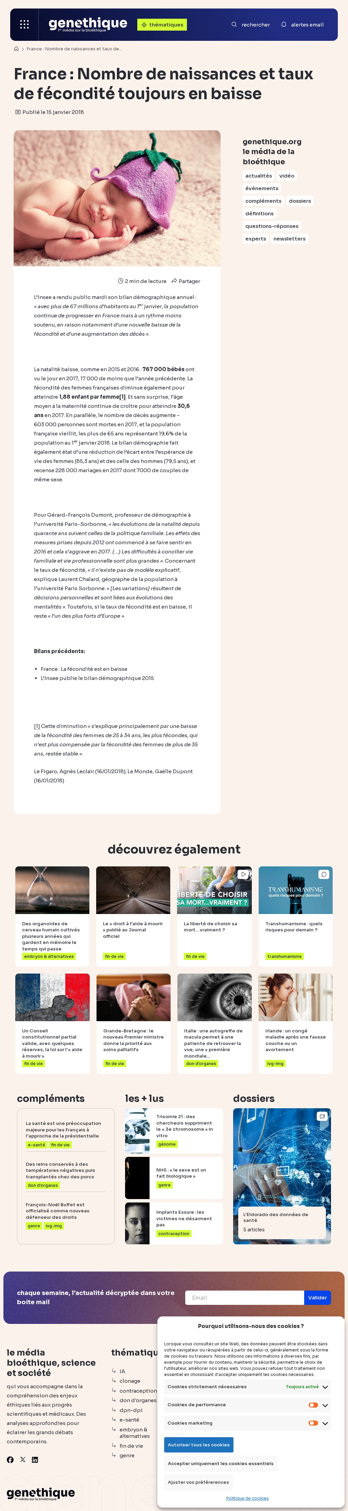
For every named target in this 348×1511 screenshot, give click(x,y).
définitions (259, 213)
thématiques (166, 24)
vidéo (286, 175)
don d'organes (138, 1400)
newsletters (290, 238)
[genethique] (88, 24)
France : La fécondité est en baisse (84, 669)
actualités (258, 175)
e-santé (129, 1419)
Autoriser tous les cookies (199, 1445)
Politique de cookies (247, 1498)
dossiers (300, 201)
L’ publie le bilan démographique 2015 (97, 678)
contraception (138, 1391)
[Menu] (24, 25)
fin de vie (131, 1446)
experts (255, 238)
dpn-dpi (131, 1410)
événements (261, 188)
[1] (122, 397)
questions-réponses (271, 226)
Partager (189, 281)
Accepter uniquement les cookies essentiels (221, 1463)
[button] (317, 1298)
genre (127, 1455)
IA (122, 1371)
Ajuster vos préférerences (198, 1482)
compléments (263, 201)
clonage (130, 1381)
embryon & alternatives (135, 1433)
